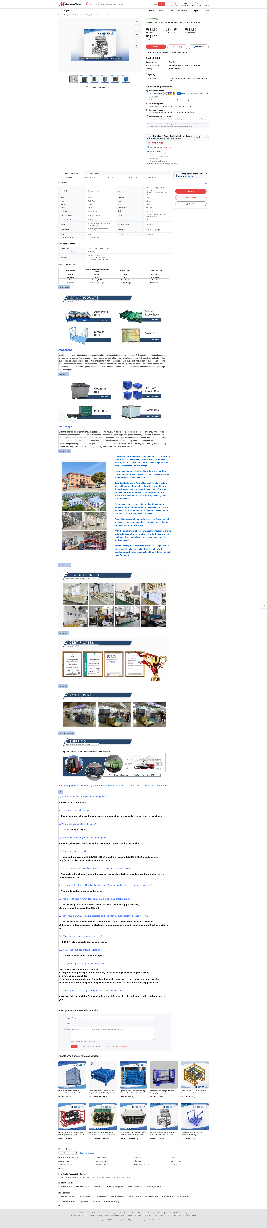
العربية (144, 1215)
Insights (186, 1213)
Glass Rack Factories (117, 1197)
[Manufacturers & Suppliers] (69, 4)
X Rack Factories (101, 1197)
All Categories (65, 11)
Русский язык (115, 1215)
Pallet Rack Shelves (151, 1197)
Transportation (68, 15)
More (60, 1206)
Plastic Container (101, 1157)
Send (74, 1046)
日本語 (156, 1215)
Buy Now (156, 47)
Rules (207, 11)
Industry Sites (147, 1213)
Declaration (155, 1220)
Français (106, 1215)
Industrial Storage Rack (135, 1187)
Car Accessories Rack (65, 1165)
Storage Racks (90, 15)
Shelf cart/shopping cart (141, 1165)
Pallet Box (174, 1157)
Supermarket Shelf (66, 1187)
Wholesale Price (136, 1213)
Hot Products (82, 1213)
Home (60, 15)
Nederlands (137, 1215)
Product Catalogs (88, 1153)
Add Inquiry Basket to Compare (100, 87)
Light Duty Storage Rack (155, 1187)
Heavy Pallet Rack (183, 1197)
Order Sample (182, 52)
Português (99, 1215)
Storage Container (102, 1161)
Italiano (123, 1215)
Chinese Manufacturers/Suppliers (108, 1213)
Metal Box (174, 1165)
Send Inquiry (177, 47)
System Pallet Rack (135, 1197)
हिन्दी (161, 1215)
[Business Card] (206, 182)
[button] (164, 177)
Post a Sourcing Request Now (116, 1046)
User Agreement (145, 1220)
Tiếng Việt (181, 1215)
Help (171, 11)
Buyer (161, 11)
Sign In (149, 164)
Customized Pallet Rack (67, 1202)
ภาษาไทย (167, 1215)
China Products (92, 1213)
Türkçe (174, 1215)
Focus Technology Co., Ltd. (120, 1220)
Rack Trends (96, 1202)
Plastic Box (137, 1157)
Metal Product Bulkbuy (111, 1202)
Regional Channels (158, 1213)
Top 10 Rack (84, 1202)
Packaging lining (63, 1161)
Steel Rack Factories (84, 1197)
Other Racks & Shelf (82, 1187)
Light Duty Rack (176, 1161)
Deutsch (129, 1215)
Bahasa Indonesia (191, 1215)
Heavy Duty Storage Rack (104, 15)
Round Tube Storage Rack (115, 1187)
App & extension (183, 11)
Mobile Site (179, 1213)
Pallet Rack (137, 1161)
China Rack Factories (67, 1197)
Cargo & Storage (79, 15)
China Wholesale (125, 1213)
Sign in (206, 5)
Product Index (169, 1213)
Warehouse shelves (102, 1165)
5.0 (182, 177)
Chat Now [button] (199, 47)
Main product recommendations (68, 1157)
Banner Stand (97, 1187)
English (85, 1215)
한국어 (150, 1215)
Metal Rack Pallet (167, 1197)
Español (91, 1215)
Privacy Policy (164, 1220)
